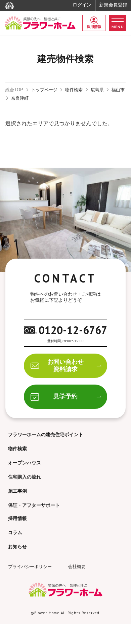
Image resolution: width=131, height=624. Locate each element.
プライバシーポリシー (30, 566)
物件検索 (74, 89)
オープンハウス (24, 462)
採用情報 (94, 27)
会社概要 (77, 566)
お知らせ (17, 546)
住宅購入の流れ (24, 477)
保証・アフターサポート (34, 505)
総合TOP (14, 89)
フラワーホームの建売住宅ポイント (45, 434)
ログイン (82, 4)
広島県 (97, 89)
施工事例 (17, 491)
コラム (15, 532)
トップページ (44, 89)
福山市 (118, 89)
